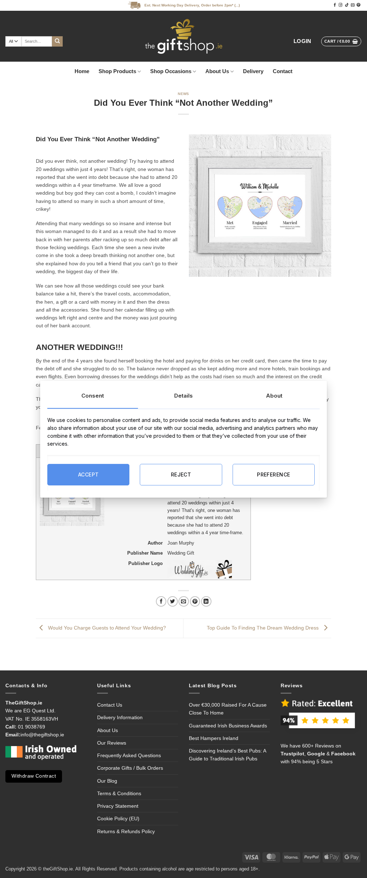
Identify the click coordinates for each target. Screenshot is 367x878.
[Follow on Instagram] (340, 5)
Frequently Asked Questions (129, 755)
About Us (217, 71)
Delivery (253, 71)
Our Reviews (111, 743)
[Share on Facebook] (161, 601)
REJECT (181, 474)
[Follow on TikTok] (346, 5)
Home (82, 71)
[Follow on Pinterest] (358, 5)
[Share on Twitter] (172, 601)
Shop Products (117, 71)
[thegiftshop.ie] (183, 36)
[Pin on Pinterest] (195, 601)
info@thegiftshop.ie (42, 734)
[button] (302, 41)
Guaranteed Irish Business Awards (228, 725)
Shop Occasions (170, 71)
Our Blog (107, 781)
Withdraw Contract (33, 776)
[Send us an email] (352, 5)
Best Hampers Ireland (213, 738)
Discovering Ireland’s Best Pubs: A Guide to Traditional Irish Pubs (227, 754)
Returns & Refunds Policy (126, 831)
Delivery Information (120, 717)
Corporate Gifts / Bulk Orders (130, 768)
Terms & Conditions (119, 793)
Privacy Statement (117, 806)
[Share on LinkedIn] (206, 601)
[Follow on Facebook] (335, 5)
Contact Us (109, 705)
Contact (282, 71)
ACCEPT (88, 474)
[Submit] (57, 41)
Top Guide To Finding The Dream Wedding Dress (263, 628)
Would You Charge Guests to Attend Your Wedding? (106, 628)
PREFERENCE (273, 474)
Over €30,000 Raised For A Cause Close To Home (228, 709)
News (183, 94)
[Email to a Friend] (183, 601)
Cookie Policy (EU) (118, 818)
